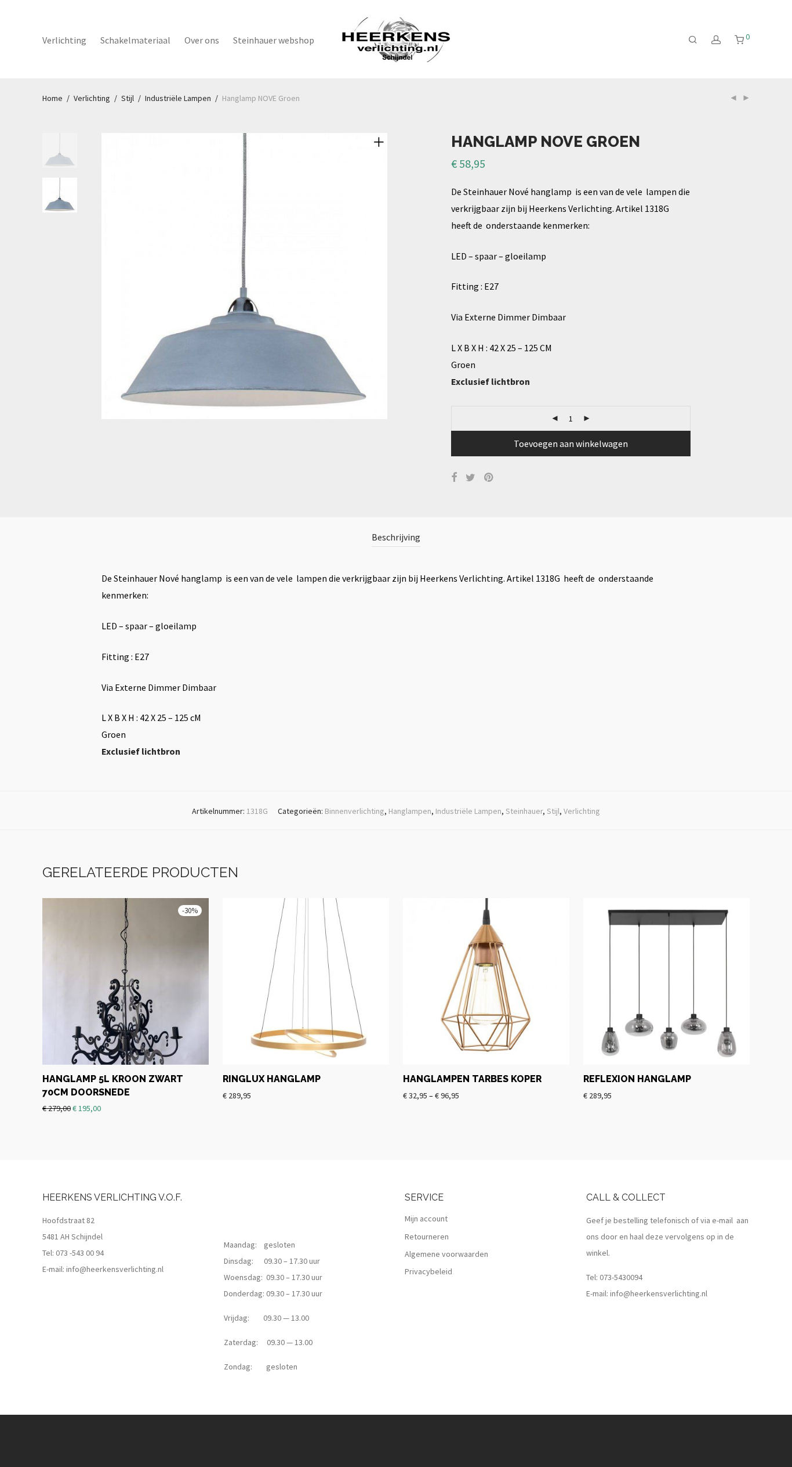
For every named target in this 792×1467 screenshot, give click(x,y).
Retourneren (427, 1236)
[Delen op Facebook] (454, 478)
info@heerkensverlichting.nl (115, 1269)
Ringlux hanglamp (272, 1078)
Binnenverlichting (354, 811)
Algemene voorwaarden (446, 1254)
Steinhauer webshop (273, 40)
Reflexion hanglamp (637, 1078)
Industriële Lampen (178, 98)
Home (52, 98)
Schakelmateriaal (135, 40)
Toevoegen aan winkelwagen (571, 443)
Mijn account (426, 1218)
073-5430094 (621, 1277)
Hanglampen (409, 811)
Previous (108, 276)
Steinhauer (524, 811)
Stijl (127, 98)
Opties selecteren (429, 1095)
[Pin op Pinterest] (489, 478)
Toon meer (161, 1107)
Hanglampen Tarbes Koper (472, 1078)
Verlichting (64, 40)
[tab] (396, 537)
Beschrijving (396, 537)
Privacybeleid (428, 1271)
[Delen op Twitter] (470, 478)
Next (381, 276)
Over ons (201, 40)
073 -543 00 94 (80, 1253)
